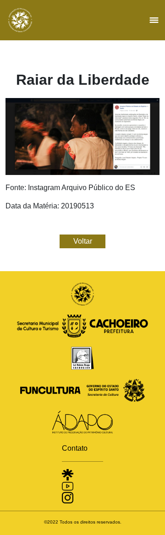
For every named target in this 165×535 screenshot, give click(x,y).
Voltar (82, 241)
